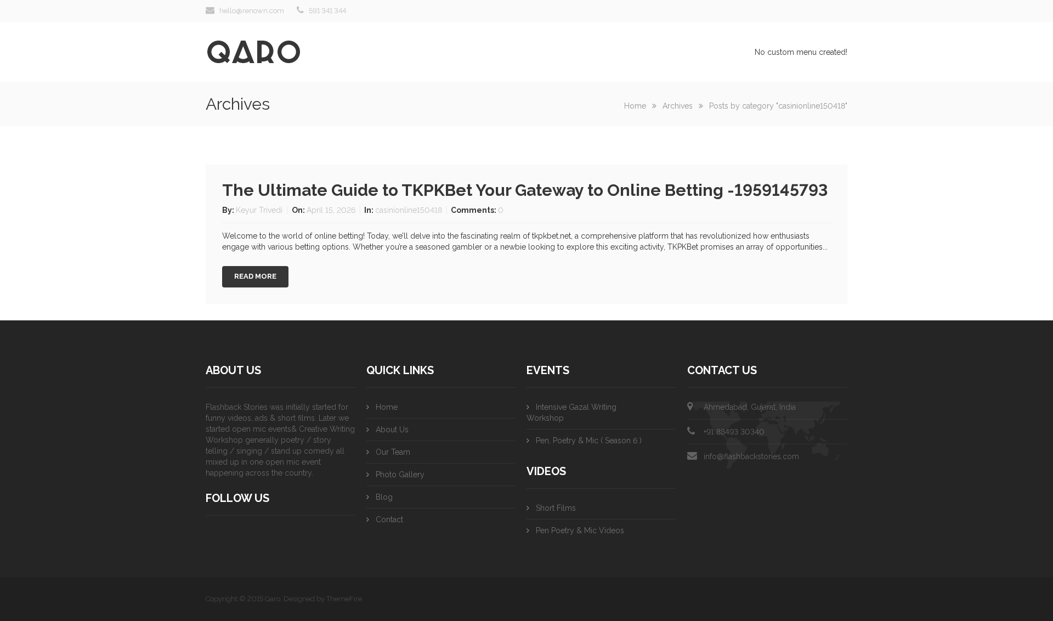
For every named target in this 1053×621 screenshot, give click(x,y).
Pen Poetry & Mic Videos (580, 530)
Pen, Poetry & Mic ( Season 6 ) (589, 440)
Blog (384, 497)
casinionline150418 (408, 210)
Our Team (393, 452)
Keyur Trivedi (260, 210)
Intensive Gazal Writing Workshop (571, 412)
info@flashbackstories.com (751, 456)
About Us (392, 429)
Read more (255, 276)
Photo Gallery (400, 474)
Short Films (556, 508)
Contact (389, 519)
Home (635, 105)
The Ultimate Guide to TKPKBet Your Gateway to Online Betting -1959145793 (525, 190)
